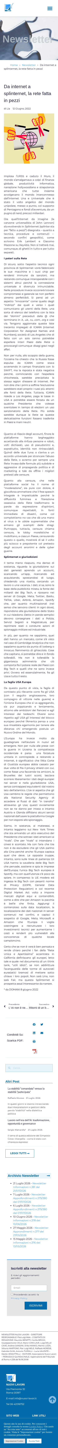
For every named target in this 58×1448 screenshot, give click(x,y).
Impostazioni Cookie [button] (14, 1441)
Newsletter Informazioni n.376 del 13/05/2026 (30, 1242)
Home (14, 65)
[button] (50, 8)
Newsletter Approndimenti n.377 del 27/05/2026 (30, 1231)
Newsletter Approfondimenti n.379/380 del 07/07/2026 (30, 1198)
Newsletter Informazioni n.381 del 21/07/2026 (29, 1187)
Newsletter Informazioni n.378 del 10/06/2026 (30, 1220)
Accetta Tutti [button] (34, 1441)
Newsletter (29, 65)
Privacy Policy (19, 1298)
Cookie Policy (36, 1426)
